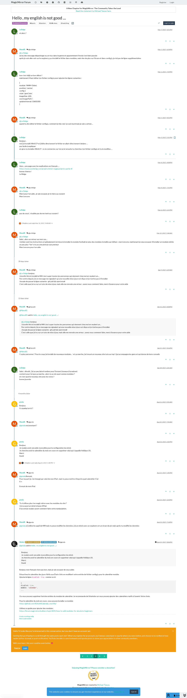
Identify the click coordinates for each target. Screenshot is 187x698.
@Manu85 (31, 307)
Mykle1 (22, 542)
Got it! (134, 692)
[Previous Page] (82, 656)
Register (17, 648)
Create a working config (26, 616)
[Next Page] (104, 656)
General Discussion (20, 23)
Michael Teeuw (103, 685)
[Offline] (15, 544)
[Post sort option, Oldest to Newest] (159, 23)
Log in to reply (169, 23)
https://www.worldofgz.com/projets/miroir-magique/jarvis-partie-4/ (46, 169)
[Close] (173, 631)
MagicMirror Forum (21, 2)
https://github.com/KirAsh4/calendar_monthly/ (37, 603)
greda (21, 402)
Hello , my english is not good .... (45, 315)
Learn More (119, 692)
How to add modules (25, 619)
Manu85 (22, 49)
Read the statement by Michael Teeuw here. (93, 11)
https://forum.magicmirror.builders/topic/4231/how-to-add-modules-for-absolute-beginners (55, 611)
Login (25, 648)
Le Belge (22, 30)
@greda (31, 422)
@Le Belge (32, 49)
